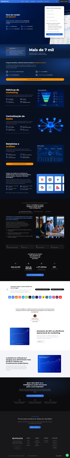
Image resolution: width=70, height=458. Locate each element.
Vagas (28, 443)
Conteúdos (46, 1)
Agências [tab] (49, 211)
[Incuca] (4, 1)
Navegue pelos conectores (42, 289)
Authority (54, 440)
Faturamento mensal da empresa (53, 23)
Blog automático (37, 445)
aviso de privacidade (56, 31)
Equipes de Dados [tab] (39, 211)
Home (22, 1)
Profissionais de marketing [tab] (26, 211)
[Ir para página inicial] (17, 438)
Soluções (33, 1)
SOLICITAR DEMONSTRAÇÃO (54, 34)
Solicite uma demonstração (35, 79)
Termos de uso (54, 445)
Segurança (28, 445)
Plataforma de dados (37, 442)
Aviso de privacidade (55, 447)
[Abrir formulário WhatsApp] (67, 455)
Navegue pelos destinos (57, 289)
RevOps (27, 1)
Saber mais (41, 341)
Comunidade (40, 1)
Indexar (54, 443)
